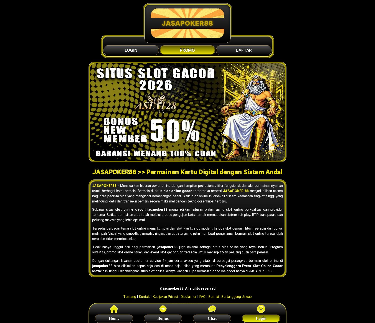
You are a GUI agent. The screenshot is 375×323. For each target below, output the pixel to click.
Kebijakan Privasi (165, 297)
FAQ (202, 297)
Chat (212, 318)
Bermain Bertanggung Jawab (230, 297)
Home (114, 318)
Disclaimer (188, 297)
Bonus (163, 318)
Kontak (144, 297)
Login (261, 318)
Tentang (129, 297)
